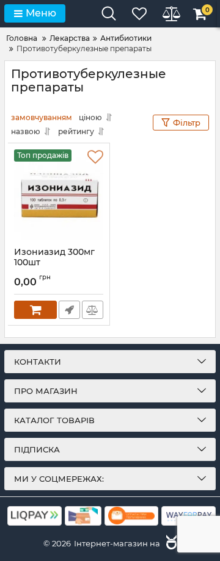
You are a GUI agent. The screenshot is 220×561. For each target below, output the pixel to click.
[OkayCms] (170, 543)
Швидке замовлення (69, 310)
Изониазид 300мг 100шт (54, 257)
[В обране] (95, 157)
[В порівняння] (92, 310)
